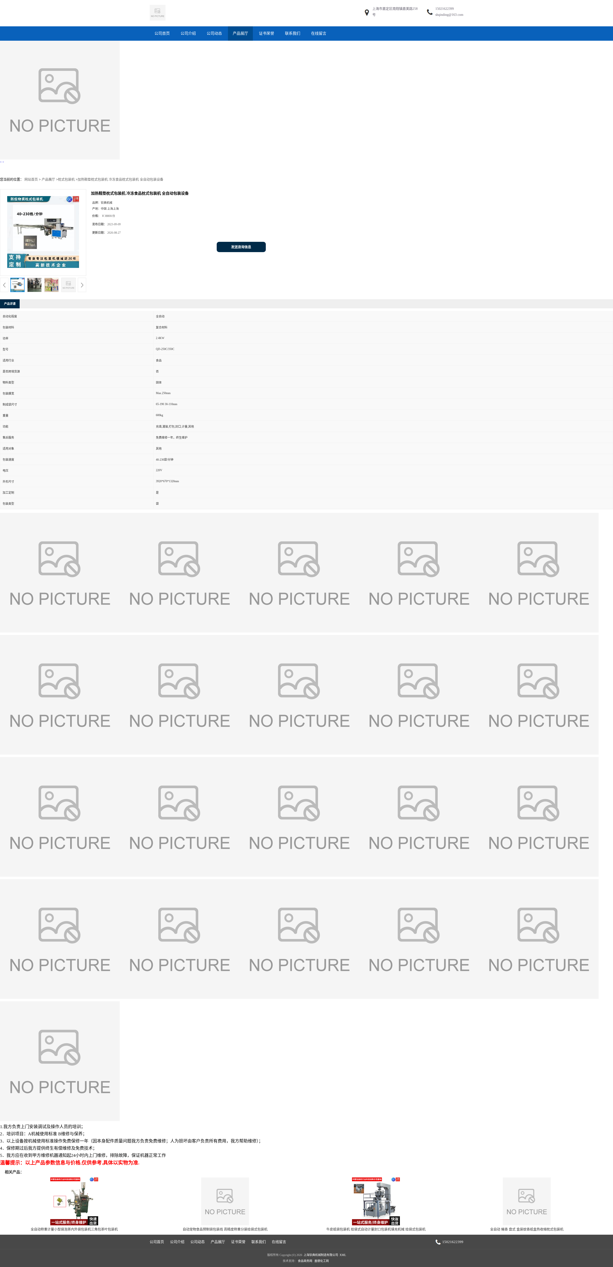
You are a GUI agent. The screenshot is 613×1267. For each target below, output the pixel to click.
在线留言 (318, 33)
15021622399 (444, 9)
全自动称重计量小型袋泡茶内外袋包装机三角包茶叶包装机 (74, 1229)
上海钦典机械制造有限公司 (321, 1255)
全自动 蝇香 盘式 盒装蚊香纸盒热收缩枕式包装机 (526, 1229)
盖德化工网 (321, 1261)
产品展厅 (240, 33)
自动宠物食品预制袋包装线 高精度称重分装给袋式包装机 (225, 1229)
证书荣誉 (266, 33)
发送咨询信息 (241, 247)
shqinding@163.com (449, 15)
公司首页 (162, 33)
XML (343, 1255)
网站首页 (31, 179)
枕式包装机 (66, 179)
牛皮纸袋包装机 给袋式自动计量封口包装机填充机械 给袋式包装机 (376, 1229)
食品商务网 (305, 1261)
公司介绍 (188, 33)
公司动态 (214, 33)
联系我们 (292, 33)
